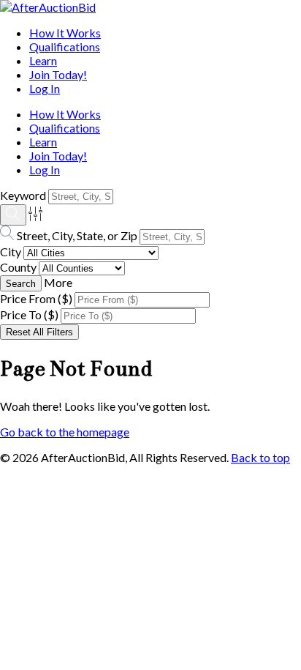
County (18, 267)
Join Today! (58, 74)
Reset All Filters (39, 332)
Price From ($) (36, 298)
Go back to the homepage (64, 432)
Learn (43, 60)
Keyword (23, 195)
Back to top (260, 457)
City (10, 251)
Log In (44, 88)
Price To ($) (29, 314)
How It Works (65, 33)
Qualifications (64, 46)
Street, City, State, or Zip (77, 235)
